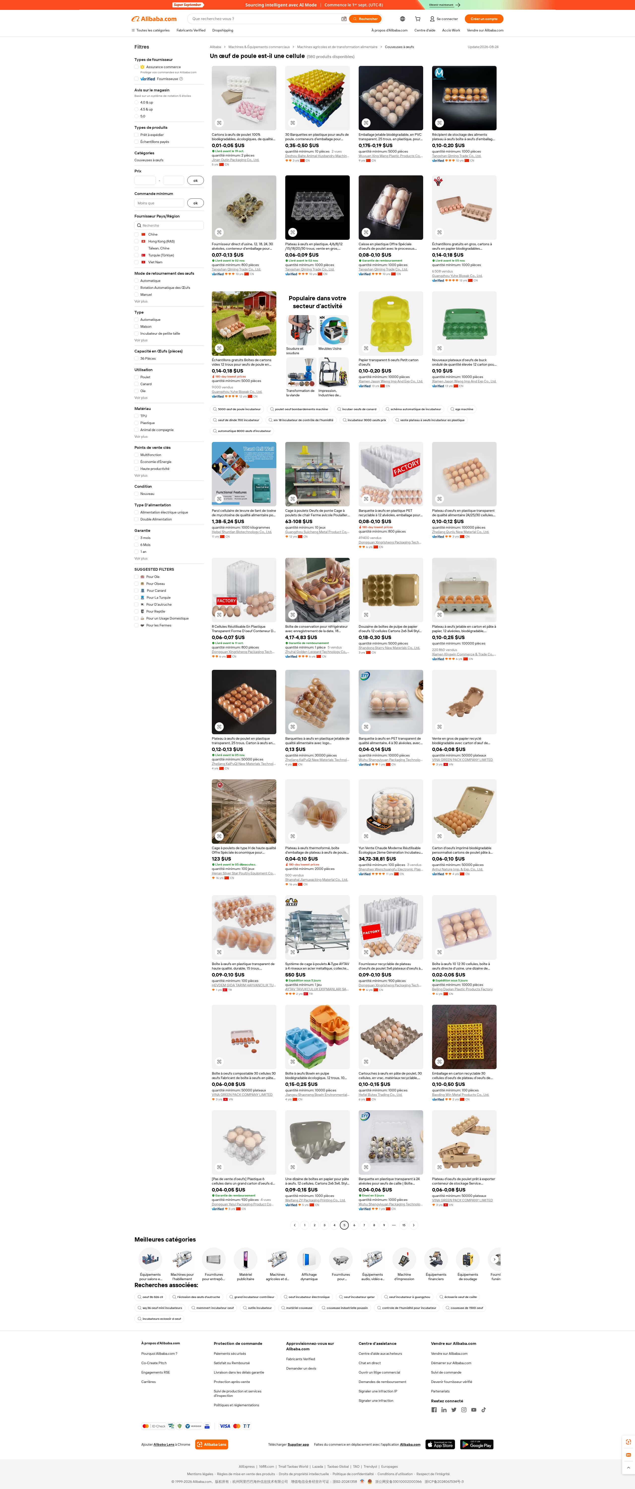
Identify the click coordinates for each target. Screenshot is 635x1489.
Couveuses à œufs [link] (399, 47)
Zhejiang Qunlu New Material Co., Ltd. (460, 532)
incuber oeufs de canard (359, 409)
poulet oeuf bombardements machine (301, 409)
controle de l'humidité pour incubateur (409, 1308)
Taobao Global (338, 1466)
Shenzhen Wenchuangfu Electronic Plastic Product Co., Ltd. (391, 869)
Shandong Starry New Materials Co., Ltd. (389, 648)
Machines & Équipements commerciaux (259, 47)
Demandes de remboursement (382, 1382)
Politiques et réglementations (236, 1405)
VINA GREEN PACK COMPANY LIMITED (462, 760)
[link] (628, 1441)
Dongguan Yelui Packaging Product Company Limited (244, 1204)
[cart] (418, 20)
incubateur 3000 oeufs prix (367, 420)
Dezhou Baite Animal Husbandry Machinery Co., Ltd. (317, 156)
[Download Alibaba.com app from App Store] (440, 1444)
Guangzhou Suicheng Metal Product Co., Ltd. (317, 532)
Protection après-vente (232, 1382)
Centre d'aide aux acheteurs (380, 1353)
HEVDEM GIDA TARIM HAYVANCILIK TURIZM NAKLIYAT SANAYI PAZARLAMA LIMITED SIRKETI (244, 985)
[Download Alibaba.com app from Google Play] (477, 1444)
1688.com (266, 1466)
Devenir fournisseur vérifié (451, 1382)
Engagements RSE (155, 1372)
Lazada (317, 1466)
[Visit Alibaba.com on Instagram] (464, 1410)
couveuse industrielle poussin (347, 1308)
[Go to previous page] (294, 1225)
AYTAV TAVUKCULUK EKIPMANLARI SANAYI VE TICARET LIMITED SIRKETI (317, 989)
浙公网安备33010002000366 (398, 1482)
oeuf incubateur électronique (309, 1297)
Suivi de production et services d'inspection (237, 1393)
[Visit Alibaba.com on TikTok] (484, 1410)
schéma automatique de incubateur (416, 409)
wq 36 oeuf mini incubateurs (162, 1308)
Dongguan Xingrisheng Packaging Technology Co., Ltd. (391, 542)
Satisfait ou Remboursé (232, 1363)
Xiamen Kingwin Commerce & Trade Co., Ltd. (464, 654)
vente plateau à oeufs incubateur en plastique (432, 420)
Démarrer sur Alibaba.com (451, 1363)
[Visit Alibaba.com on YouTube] (474, 1410)
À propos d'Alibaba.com (160, 1343)
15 (403, 1225)
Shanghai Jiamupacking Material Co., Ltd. (316, 880)
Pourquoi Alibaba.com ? (159, 1353)
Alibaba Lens (164, 1444)
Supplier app (298, 1444)
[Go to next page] (413, 1225)
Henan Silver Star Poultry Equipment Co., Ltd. (244, 873)
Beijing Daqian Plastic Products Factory (462, 989)
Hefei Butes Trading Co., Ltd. (380, 1095)
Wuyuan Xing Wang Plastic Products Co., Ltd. (391, 156)
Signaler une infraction (376, 1401)
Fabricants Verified (300, 1359)
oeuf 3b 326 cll (153, 1297)
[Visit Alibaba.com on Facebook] (434, 1410)
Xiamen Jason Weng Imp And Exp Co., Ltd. (391, 381)
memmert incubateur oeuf (215, 1308)
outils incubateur (260, 1308)
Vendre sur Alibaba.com (449, 1353)
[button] (344, 19)
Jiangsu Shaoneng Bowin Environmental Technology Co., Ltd (317, 1095)
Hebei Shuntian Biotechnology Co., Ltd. (242, 532)
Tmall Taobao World (293, 1466)
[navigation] (169, 637)
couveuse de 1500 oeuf (467, 1308)
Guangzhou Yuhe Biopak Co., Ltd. (457, 276)
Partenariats (440, 1391)
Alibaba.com (410, 1444)
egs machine (464, 409)
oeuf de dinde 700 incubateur (238, 420)
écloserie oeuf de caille (460, 1297)
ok (195, 180)
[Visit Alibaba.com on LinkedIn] (444, 1410)
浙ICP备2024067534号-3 (444, 1482)
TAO (356, 1466)
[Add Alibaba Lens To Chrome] (211, 1444)
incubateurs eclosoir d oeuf (162, 1319)
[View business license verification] (362, 1481)
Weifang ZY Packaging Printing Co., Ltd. (315, 1200)
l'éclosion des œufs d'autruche (198, 1297)
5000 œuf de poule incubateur (239, 409)
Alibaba (215, 47)
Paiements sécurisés (230, 1353)
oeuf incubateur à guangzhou (409, 1297)
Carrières (148, 1382)
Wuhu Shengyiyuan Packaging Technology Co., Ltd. (391, 760)
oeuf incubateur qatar (359, 1297)
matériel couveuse (299, 1308)
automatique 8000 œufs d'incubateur (244, 431)
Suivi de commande (446, 1372)
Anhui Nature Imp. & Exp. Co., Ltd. (457, 869)
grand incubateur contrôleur (254, 1297)
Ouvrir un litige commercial (379, 1372)
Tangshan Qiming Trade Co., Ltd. (456, 156)
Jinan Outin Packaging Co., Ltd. (235, 160)
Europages (389, 1466)
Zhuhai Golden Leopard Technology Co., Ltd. (317, 652)
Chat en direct (370, 1363)
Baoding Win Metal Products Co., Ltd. (460, 1095)
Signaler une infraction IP (378, 1391)
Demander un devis (301, 1368)
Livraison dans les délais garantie (239, 1372)
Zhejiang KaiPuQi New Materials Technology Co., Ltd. (244, 764)
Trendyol (370, 1466)
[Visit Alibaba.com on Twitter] (454, 1410)
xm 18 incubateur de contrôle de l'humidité (303, 420)
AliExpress (247, 1466)
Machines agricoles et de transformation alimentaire (337, 47)
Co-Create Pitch (154, 1363)
